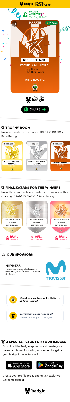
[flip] (14, 24)
